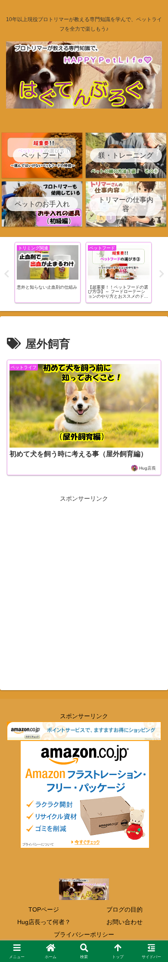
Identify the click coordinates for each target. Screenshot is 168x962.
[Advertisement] (84, 586)
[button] (151, 942)
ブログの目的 (124, 909)
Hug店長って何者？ (44, 921)
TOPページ (43, 909)
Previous (6, 274)
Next (161, 274)
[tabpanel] (48, 272)
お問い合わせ (124, 921)
